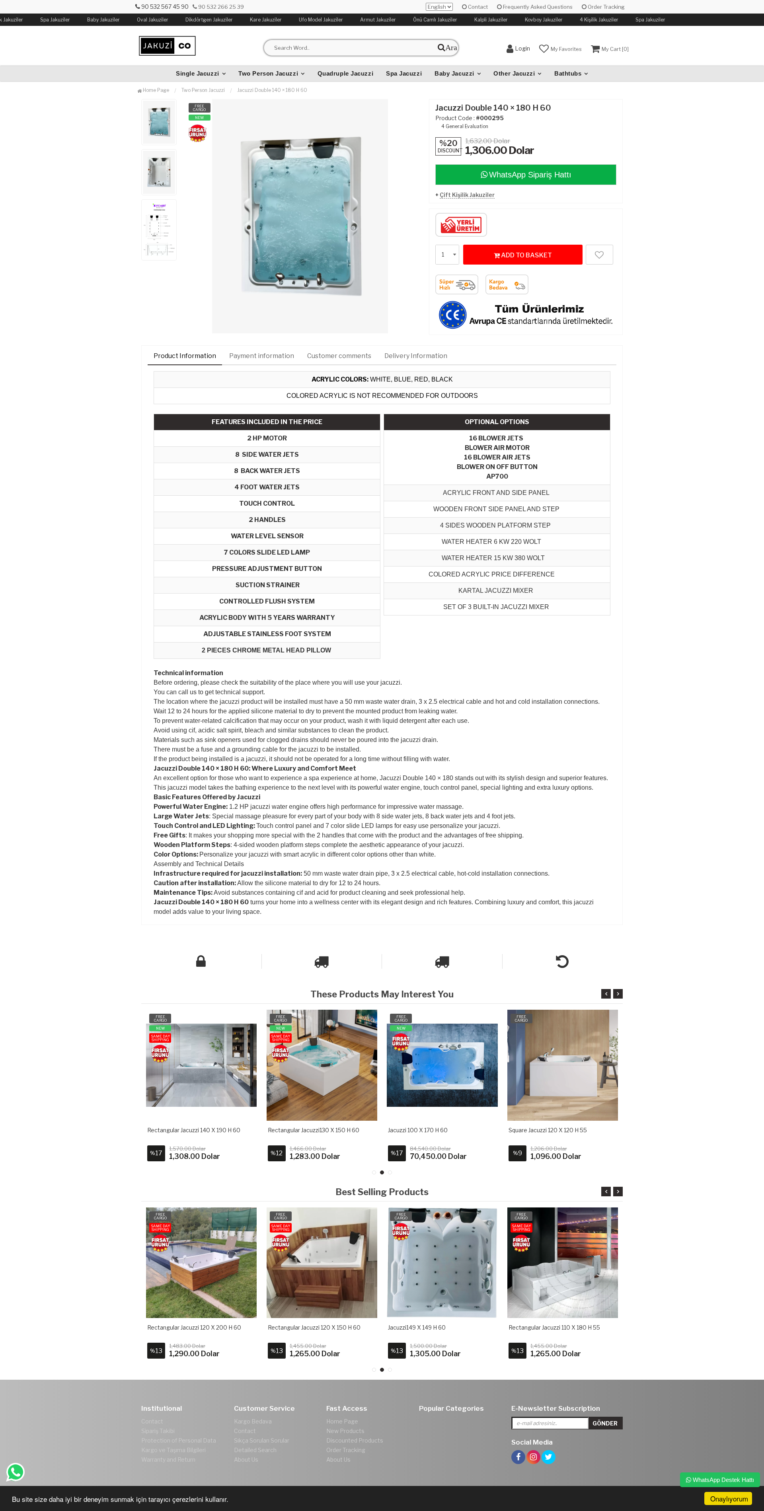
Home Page (155, 90)
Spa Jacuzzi (404, 73)
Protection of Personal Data (178, 1440)
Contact (477, 7)
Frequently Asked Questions (537, 7)
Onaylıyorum (729, 1498)
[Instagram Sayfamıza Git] (533, 1448)
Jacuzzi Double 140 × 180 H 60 (272, 90)
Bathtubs (567, 73)
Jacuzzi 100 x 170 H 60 (418, 1130)
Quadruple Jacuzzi (345, 73)
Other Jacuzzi (514, 73)
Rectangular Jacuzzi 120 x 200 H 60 (194, 1327)
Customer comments (339, 356)
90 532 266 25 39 (220, 7)
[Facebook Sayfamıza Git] (518, 1448)
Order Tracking (606, 7)
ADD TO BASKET (526, 255)
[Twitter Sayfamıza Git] (548, 1448)
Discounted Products (354, 1440)
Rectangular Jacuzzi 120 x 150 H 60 (314, 1327)
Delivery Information (415, 356)
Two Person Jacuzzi (268, 73)
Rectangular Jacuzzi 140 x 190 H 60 (193, 1130)
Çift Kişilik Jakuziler (467, 194)
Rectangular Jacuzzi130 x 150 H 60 (313, 1130)
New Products (345, 1430)
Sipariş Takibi (158, 1430)
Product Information (185, 356)
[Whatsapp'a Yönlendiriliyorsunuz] (15, 1472)
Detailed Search (255, 1450)
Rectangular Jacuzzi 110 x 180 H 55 (554, 1327)
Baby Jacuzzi (454, 73)
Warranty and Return (168, 1459)
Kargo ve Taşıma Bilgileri (173, 1450)
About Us (246, 1459)
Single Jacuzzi (197, 73)
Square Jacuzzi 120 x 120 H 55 (548, 1130)
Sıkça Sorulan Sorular (261, 1440)
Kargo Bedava (253, 1421)
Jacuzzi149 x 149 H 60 (417, 1327)
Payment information (261, 356)
